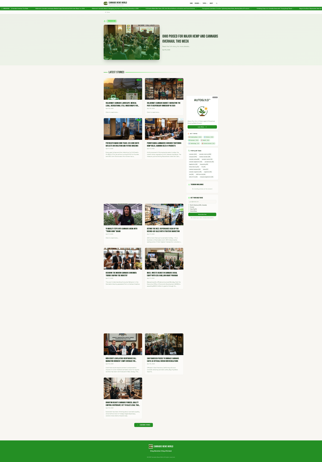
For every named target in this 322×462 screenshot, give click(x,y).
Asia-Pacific (193, 209)
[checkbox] (189, 205)
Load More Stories (145, 425)
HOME (191, 3)
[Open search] (216, 3)
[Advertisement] (143, 182)
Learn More (201, 127)
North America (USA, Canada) (198, 205)
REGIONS (197, 3)
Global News (193, 211)
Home (108, 12)
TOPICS (204, 3)
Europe (192, 207)
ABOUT (211, 3)
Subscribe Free (202, 214)
